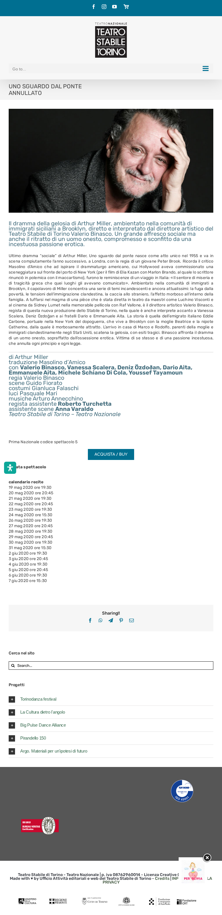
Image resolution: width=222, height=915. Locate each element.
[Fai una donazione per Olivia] (193, 862)
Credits (162, 878)
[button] (111, 699)
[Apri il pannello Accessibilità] (10, 468)
